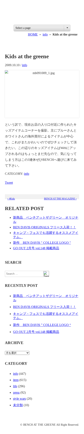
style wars (19, 398)
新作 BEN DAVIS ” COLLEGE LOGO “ (42, 325)
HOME (33, 34)
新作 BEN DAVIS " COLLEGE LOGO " (42, 242)
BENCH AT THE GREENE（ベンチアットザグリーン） (42, 13)
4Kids (11, 198)
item (16, 380)
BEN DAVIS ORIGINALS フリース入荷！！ (44, 227)
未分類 (18, 405)
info (45, 34)
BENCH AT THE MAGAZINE (60, 198)
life (15, 386)
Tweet (9, 182)
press (16, 392)
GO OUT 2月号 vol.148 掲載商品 (36, 248)
